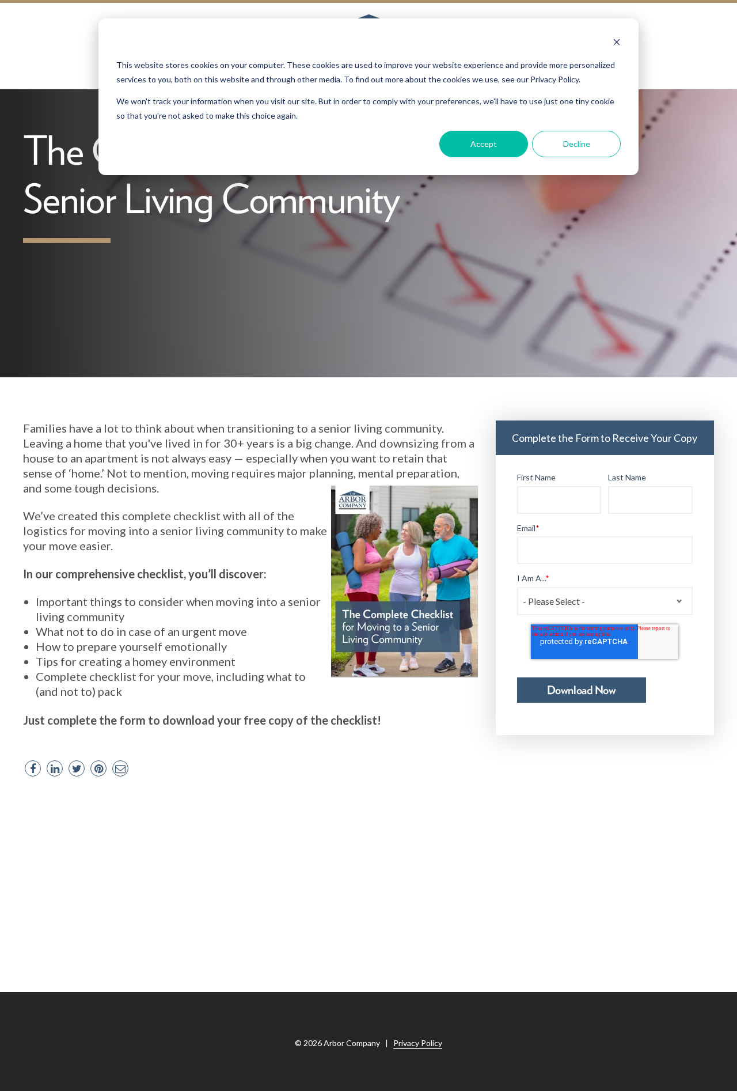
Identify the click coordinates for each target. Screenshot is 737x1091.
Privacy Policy (417, 1043)
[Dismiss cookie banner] (617, 43)
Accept (483, 144)
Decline (576, 144)
